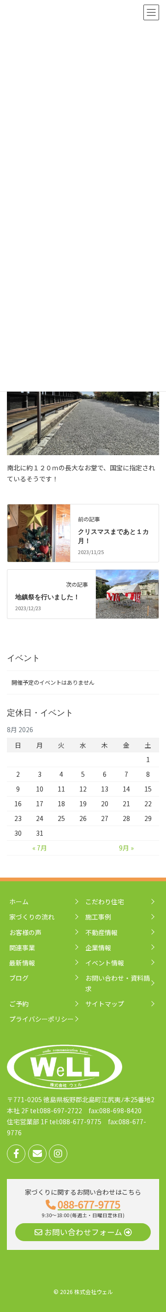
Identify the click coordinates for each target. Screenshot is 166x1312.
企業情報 (98, 947)
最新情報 (22, 962)
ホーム (19, 901)
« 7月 (39, 847)
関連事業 (22, 947)
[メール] (37, 1153)
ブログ (19, 978)
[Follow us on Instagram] (58, 1153)
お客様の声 (25, 932)
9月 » (126, 847)
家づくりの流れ (31, 916)
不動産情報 (101, 932)
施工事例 (98, 916)
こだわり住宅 (104, 901)
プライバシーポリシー (41, 1018)
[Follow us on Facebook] (16, 1153)
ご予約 (19, 1003)
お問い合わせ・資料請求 (117, 983)
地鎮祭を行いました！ (47, 597)
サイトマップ (104, 1003)
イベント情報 (104, 962)
